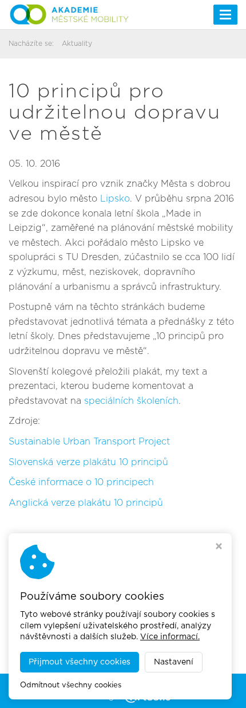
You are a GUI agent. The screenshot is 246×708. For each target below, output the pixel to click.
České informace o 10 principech (81, 482)
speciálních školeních (131, 401)
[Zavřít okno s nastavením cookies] (219, 547)
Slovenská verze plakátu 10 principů (88, 462)
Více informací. (170, 637)
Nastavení (173, 662)
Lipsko (115, 198)
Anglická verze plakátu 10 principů (86, 503)
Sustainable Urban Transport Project (89, 441)
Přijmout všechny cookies (79, 662)
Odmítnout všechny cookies (70, 685)
